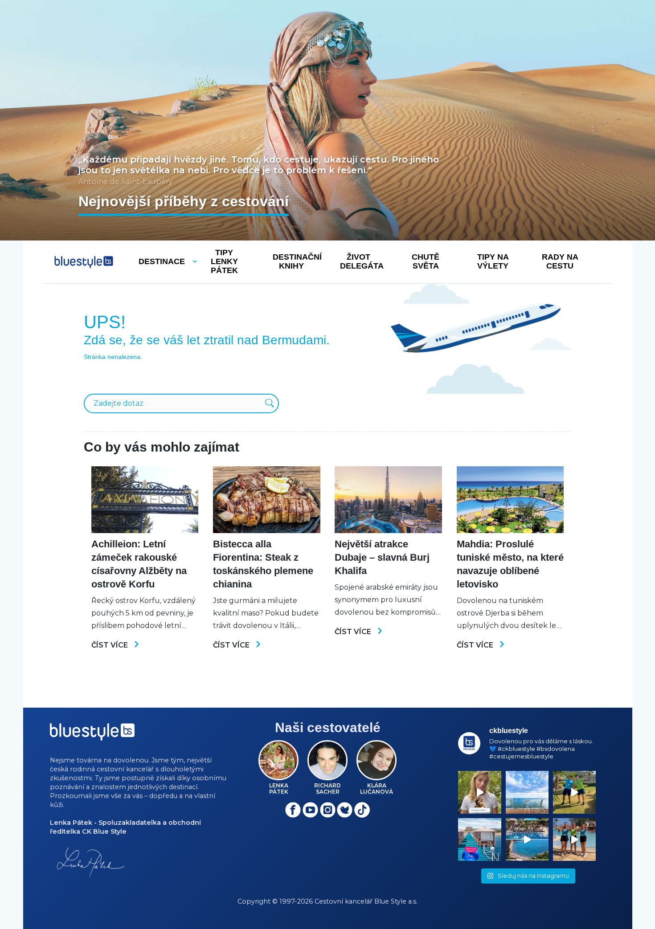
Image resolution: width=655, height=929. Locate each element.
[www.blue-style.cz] (92, 735)
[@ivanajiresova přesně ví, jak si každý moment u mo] (479, 792)
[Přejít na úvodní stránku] (83, 262)
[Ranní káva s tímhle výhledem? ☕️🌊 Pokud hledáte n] (527, 792)
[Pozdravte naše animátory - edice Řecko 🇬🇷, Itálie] (574, 792)
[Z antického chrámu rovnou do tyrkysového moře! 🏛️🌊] (479, 839)
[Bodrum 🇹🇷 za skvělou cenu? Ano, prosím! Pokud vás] (527, 839)
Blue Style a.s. (396, 901)
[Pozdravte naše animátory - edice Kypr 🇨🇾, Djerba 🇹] (574, 839)
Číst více (110, 645)
